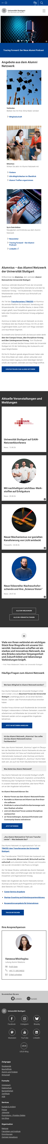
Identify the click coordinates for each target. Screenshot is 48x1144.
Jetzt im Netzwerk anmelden (17, 725)
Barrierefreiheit (7, 1091)
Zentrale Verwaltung (10, 1137)
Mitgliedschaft (15, 116)
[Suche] (41, 2)
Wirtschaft (6, 1075)
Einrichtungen (7, 1134)
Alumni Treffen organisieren (21, 180)
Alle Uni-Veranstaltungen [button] (24, 617)
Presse (4, 1109)
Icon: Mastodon (12, 1032)
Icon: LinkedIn (36, 1032)
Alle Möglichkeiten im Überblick (22, 176)
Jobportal (5, 1112)
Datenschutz (7, 1088)
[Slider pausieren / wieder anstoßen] (18, 41)
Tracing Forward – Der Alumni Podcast (21, 243)
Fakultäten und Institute (11, 1131)
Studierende (6, 1066)
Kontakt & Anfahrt (9, 1106)
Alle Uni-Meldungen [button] (24, 611)
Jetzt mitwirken (12, 826)
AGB (3, 1096)
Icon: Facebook (11, 1018)
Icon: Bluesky (36, 1018)
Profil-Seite (13, 966)
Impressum (6, 1085)
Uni (3, 3)
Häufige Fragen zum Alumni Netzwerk (20, 369)
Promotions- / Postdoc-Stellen (13, 1115)
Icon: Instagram (24, 1018)
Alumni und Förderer (10, 1072)
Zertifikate (6, 1093)
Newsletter (14, 239)
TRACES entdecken (13, 912)
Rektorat (5, 1128)
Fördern (12, 172)
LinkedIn (13, 249)
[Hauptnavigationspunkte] (44, 10)
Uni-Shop (5, 1118)
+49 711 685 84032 (16, 970)
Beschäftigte (6, 1069)
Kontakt (34, 998)
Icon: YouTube (24, 1032)
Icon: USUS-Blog (24, 1046)
